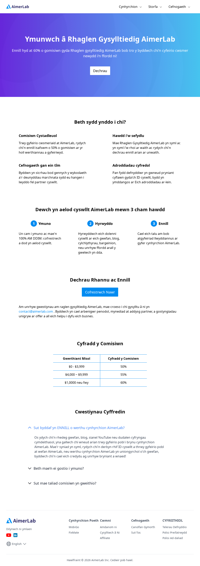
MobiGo (74, 527)
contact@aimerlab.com (36, 311)
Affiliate (105, 538)
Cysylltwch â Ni (110, 532)
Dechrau (100, 70)
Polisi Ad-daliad (172, 538)
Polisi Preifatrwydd (174, 532)
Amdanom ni (108, 527)
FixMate (74, 532)
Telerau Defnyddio (174, 527)
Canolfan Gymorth (143, 527)
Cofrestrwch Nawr (100, 292)
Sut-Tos (136, 532)
